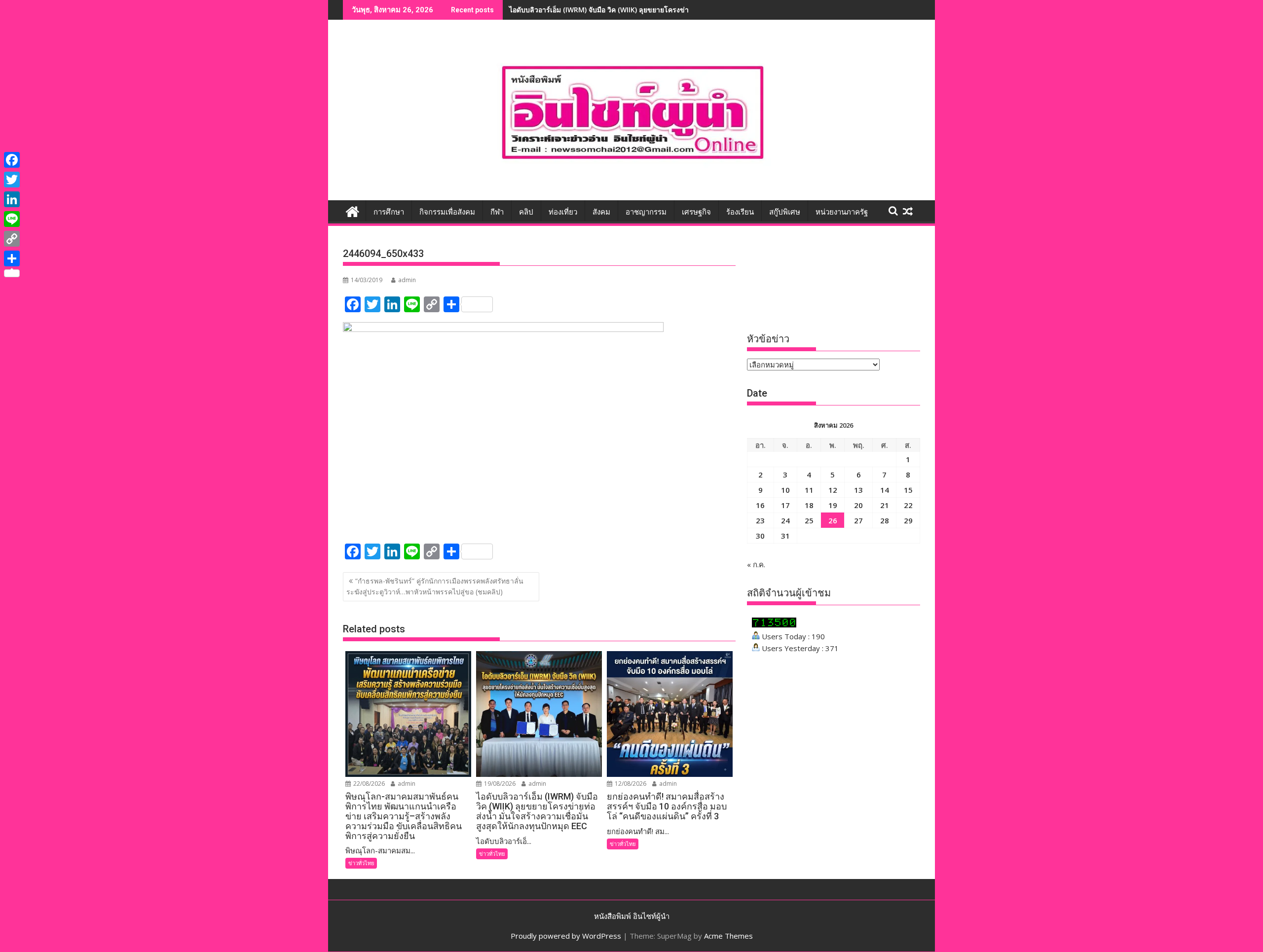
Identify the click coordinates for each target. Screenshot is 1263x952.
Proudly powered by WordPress (566, 936)
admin (407, 280)
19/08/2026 (499, 783)
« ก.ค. (756, 564)
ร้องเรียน (740, 212)
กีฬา (497, 212)
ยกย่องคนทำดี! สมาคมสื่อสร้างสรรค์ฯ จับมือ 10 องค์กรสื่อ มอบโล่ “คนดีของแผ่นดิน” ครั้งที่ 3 (646, 9)
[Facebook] (12, 160)
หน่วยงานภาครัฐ (842, 212)
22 (908, 505)
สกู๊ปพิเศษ (784, 212)
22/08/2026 (368, 783)
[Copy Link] (12, 239)
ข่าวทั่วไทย (361, 863)
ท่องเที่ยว (563, 212)
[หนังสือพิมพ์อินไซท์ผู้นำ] (352, 210)
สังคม (601, 212)
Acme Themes (728, 936)
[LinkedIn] (12, 199)
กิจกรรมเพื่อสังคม (447, 212)
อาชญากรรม (646, 212)
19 (832, 505)
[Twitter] (12, 179)
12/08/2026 (629, 783)
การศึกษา (388, 212)
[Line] (12, 219)
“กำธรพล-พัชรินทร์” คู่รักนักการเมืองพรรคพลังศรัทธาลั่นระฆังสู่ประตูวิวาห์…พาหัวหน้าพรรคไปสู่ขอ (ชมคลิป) (434, 586)
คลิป (526, 212)
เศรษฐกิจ (696, 212)
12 (832, 490)
